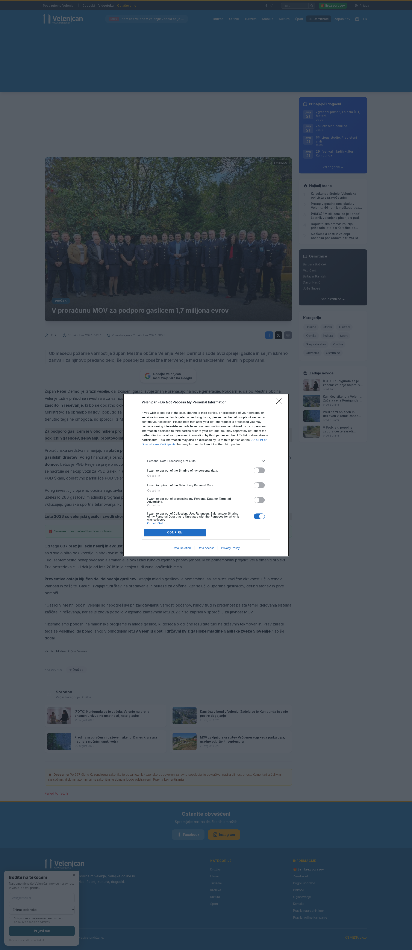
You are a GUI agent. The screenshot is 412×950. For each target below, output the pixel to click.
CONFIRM (175, 532)
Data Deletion (182, 548)
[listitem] (206, 461)
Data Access (206, 548)
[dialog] (206, 475)
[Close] (280, 402)
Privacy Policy (230, 548)
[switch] (259, 470)
